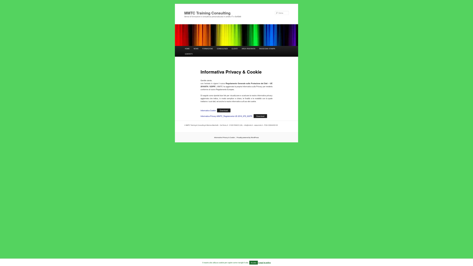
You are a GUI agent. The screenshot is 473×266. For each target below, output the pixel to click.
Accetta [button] (253, 262)
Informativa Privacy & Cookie (224, 137)
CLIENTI (235, 48)
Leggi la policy (264, 262)
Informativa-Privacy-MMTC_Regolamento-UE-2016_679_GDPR (226, 116)
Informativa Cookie (208, 110)
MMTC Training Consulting (207, 13)
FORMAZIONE (207, 48)
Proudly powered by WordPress (248, 137)
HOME (187, 48)
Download (224, 110)
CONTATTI (189, 54)
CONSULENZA (222, 48)
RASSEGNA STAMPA (267, 48)
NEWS (196, 48)
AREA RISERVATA (248, 48)
